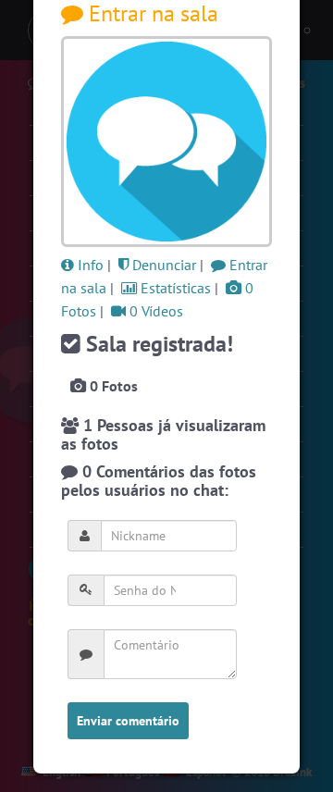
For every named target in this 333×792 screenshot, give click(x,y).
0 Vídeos (154, 311)
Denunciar (162, 264)
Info (89, 264)
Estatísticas (174, 287)
